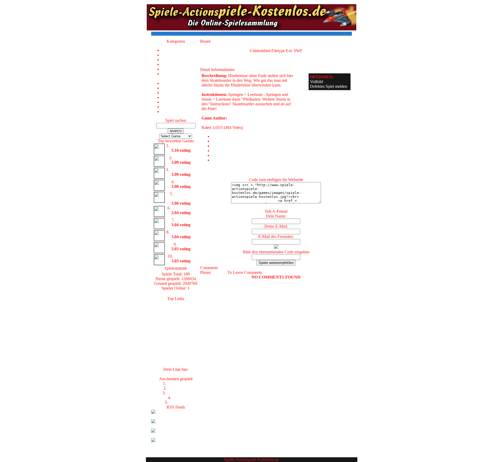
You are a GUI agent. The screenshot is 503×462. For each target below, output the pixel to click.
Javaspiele (175, 336)
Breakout (183, 182)
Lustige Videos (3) (181, 88)
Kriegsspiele (178, 388)
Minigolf (183, 220)
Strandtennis (184, 256)
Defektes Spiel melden (328, 86)
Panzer (177, 397)
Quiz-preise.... (175, 346)
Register (219, 272)
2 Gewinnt (178, 402)
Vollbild (316, 81)
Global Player (183, 208)
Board (183, 244)
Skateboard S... (183, 232)
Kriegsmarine (178, 393)
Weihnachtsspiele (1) (181, 111)
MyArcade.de (175, 350)
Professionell (177, 383)
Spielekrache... (175, 308)
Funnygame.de (175, 331)
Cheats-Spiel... (176, 341)
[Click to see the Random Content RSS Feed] (175, 435)
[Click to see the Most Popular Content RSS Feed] (175, 426)
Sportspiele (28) (181, 107)
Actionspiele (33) (181, 55)
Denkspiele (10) (181, 69)
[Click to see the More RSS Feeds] (175, 445)
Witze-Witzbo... (176, 322)
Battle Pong (183, 157)
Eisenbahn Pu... (183, 169)
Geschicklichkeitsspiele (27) (181, 76)
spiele (176, 303)
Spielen (176, 327)
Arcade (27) (181, 59)
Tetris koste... (176, 355)
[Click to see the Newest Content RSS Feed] (175, 416)
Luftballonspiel (183, 145)
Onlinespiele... (176, 313)
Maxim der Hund (183, 196)
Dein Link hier (175, 374)
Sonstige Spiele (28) (181, 102)
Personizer (175, 360)
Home (181, 50)
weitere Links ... (175, 364)
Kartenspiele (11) (181, 83)
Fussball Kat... (176, 317)
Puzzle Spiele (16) (181, 92)
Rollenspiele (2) (181, 97)
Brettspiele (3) (181, 64)
